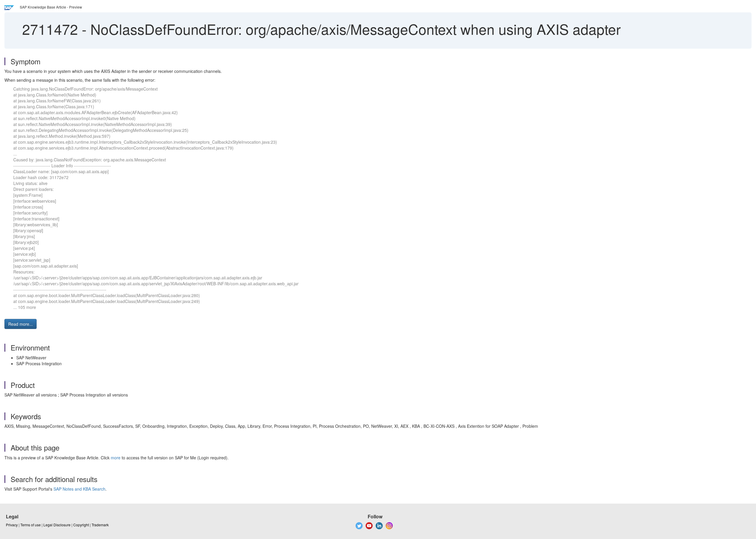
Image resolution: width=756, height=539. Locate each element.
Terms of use (30, 524)
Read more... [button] (20, 324)
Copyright (81, 524)
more (115, 458)
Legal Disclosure (57, 524)
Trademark (100, 524)
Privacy (12, 524)
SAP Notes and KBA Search (79, 489)
